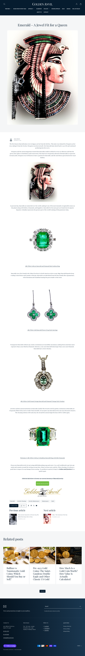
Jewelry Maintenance (34, 501)
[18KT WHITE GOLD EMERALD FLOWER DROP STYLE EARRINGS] (42, 307)
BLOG (63, 8)
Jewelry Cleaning (22, 501)
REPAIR (68, 8)
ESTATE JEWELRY (56, 8)
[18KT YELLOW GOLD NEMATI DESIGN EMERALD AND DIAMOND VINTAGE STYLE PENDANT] (42, 375)
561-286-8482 (6, 634)
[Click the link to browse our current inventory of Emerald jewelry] (42, 483)
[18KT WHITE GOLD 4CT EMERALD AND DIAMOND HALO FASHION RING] (42, 240)
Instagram (46, 628)
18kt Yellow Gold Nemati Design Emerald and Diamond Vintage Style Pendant (42, 401)
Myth (52, 501)
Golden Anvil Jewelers (10, 649)
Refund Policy (66, 631)
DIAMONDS (39, 8)
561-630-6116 (6, 631)
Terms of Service (67, 626)
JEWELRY (30, 8)
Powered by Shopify (17, 649)
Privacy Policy (66, 628)
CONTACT (46, 12)
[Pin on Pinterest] (31, 506)
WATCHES (7, 8)
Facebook (46, 626)
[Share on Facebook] (28, 506)
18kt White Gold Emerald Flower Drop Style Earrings (42, 330)
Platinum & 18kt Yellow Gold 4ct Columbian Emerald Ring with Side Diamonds (42, 458)
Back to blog (14, 505)
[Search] (4, 4)
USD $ (78, 645)
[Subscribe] (80, 606)
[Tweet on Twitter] (34, 506)
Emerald (12, 501)
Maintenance (45, 501)
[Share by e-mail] (36, 506)
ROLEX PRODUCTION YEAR (19, 8)
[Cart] (81, 4)
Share (24, 505)
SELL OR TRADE (76, 8)
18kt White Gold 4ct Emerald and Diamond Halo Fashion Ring (42, 266)
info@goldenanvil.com (8, 637)
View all (42, 591)
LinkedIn (46, 630)
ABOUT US (39, 12)
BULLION (46, 8)
